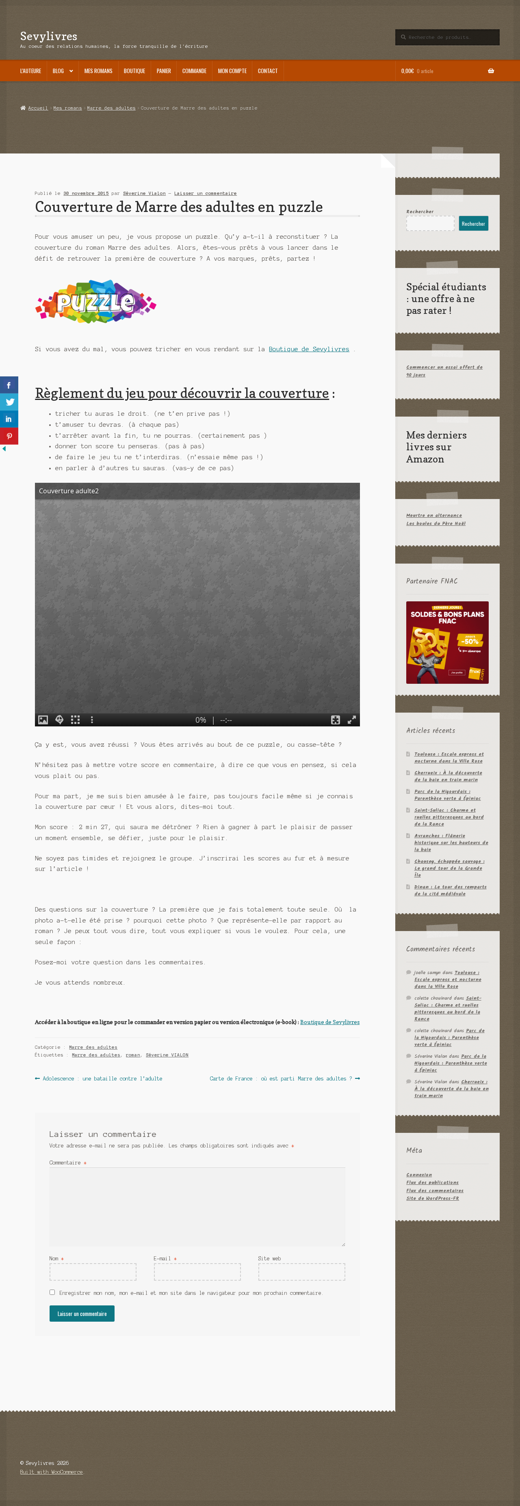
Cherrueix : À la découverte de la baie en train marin (448, 776)
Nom (57, 1258)
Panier (164, 71)
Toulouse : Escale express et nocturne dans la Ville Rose (449, 757)
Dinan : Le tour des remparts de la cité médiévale (450, 890)
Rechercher (419, 212)
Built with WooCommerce (51, 1472)
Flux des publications (432, 1182)
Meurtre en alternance (434, 515)
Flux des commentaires (435, 1191)
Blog (58, 71)
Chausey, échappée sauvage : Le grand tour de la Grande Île (449, 868)
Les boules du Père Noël (436, 523)
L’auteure (30, 71)
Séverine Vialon (144, 193)
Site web (269, 1258)
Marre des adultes (111, 108)
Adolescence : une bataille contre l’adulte (102, 1079)
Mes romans (68, 108)
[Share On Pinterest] (9, 436)
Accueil (38, 108)
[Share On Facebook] (9, 384)
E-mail (165, 1258)
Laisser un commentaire (205, 193)
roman (133, 1054)
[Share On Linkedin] (9, 419)
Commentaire (68, 1162)
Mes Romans (98, 71)
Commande (194, 71)
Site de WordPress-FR (432, 1198)
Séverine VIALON (167, 1054)
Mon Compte (232, 71)
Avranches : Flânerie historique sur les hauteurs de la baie (451, 842)
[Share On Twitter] (9, 402)
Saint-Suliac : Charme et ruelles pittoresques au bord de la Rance (449, 817)
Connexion (419, 1175)
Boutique (134, 71)
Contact (268, 71)
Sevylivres (48, 36)
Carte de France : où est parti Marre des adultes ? (281, 1079)
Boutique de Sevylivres (309, 349)
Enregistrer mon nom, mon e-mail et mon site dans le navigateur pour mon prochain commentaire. (192, 1293)
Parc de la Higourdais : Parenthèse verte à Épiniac (447, 795)
